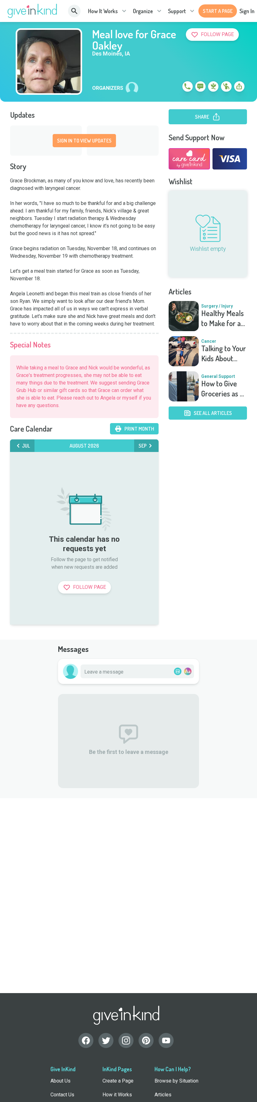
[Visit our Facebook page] (85, 1040)
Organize (143, 11)
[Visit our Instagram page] (126, 1040)
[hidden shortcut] (173, 87)
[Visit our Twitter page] (105, 1040)
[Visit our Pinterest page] (146, 1040)
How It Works (103, 11)
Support (177, 11)
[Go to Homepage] (32, 11)
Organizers (107, 88)
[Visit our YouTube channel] (166, 1040)
